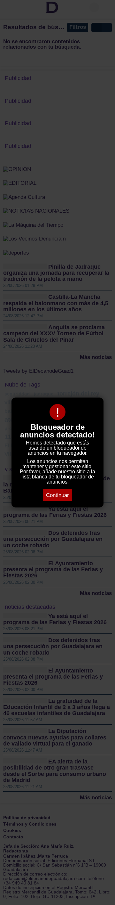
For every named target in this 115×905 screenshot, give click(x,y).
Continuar (57, 495)
